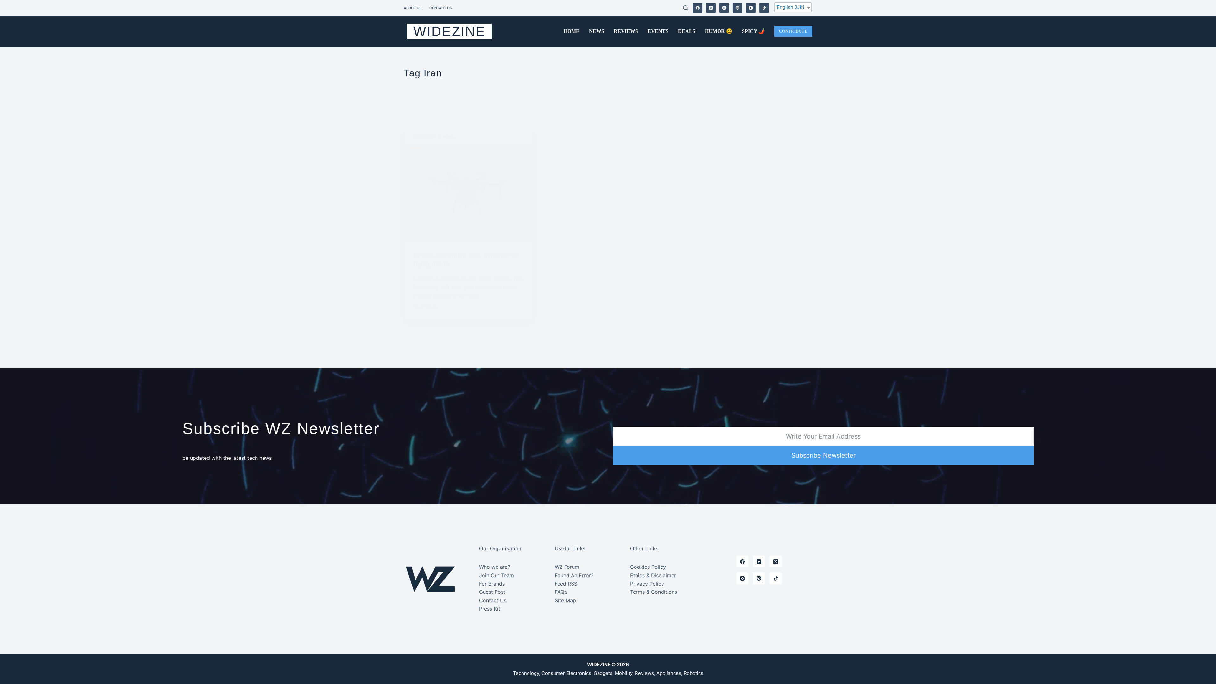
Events (658, 31)
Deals (686, 31)
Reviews (626, 31)
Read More (425, 307)
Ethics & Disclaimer (653, 575)
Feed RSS (566, 583)
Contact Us (440, 8)
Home (572, 31)
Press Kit (489, 608)
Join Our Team (496, 575)
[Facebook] (697, 8)
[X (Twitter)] (711, 8)
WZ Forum (567, 567)
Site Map (565, 600)
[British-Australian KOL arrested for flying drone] (469, 194)
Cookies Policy (648, 567)
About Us (412, 8)
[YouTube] (751, 8)
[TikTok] (764, 8)
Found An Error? (574, 575)
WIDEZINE (449, 31)
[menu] (793, 8)
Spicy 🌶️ (753, 31)
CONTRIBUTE (793, 31)
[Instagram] (724, 8)
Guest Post (492, 592)
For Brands (492, 583)
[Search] (685, 7)
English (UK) (790, 7)
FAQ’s (561, 592)
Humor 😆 (718, 31)
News (596, 31)
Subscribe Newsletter (823, 455)
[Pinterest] (737, 8)
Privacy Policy (647, 583)
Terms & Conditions (653, 592)
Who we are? (494, 567)
